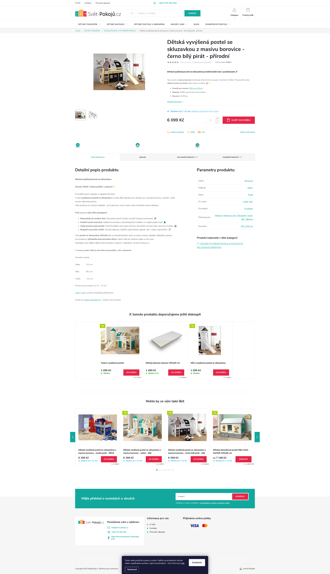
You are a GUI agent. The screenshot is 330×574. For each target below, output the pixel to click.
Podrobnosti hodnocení (201, 62)
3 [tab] (161, 470)
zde (182, 563)
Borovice (249, 180)
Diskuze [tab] (142, 157)
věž (83, 292)
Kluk (251, 201)
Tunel (77, 292)
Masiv (250, 187)
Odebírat (240, 496)
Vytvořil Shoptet (249, 569)
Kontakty (88, 3)
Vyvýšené (248, 208)
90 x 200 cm (247, 226)
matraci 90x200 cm (92, 300)
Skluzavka (241, 215)
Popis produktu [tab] (98, 157)
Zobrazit (243, 459)
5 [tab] (166, 470)
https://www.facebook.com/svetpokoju (125, 537)
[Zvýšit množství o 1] (217, 118)
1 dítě (245, 201)
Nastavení (132, 569)
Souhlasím (197, 562)
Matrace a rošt (229, 215)
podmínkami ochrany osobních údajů (215, 503)
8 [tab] (173, 470)
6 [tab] (168, 470)
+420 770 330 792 (118, 532)
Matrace (218, 215)
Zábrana (249, 219)
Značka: (247, 132)
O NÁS (77, 3)
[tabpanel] (120, 350)
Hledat (192, 13)
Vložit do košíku (240, 120)
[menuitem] (89, 24)
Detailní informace (174, 102)
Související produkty (186, 157)
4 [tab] (163, 470)
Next (257, 437)
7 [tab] (170, 470)
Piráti (250, 194)
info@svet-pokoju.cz (119, 527)
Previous (72, 437)
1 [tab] (157, 470)
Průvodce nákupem (103, 3)
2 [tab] (159, 470)
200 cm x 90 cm (196, 88)
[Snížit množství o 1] (217, 122)
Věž (242, 219)
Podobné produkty (231, 157)
